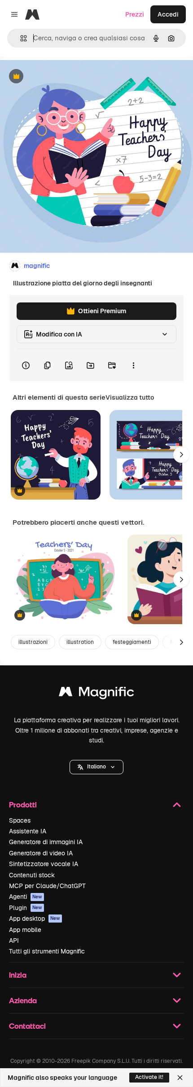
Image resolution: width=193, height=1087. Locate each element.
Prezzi (134, 14)
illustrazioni (33, 642)
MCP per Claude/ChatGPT (47, 886)
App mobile (25, 930)
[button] (96, 767)
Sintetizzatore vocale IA (43, 864)
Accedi (168, 14)
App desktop (34, 918)
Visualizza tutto (129, 397)
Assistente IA (27, 831)
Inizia (17, 974)
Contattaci (27, 1026)
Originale (59, 77)
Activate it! (149, 1077)
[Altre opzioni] (133, 365)
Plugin (25, 908)
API (14, 940)
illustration (80, 642)
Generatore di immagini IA (46, 842)
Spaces (20, 820)
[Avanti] (181, 455)
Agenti (25, 897)
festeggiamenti (132, 642)
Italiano (96, 766)
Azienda (23, 1000)
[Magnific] (96, 694)
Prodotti (23, 804)
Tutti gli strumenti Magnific (47, 951)
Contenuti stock (32, 875)
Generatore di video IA (41, 853)
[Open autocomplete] (20, 38)
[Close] (180, 1077)
